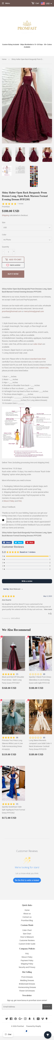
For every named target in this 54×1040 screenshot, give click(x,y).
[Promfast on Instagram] (25, 1019)
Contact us (27, 917)
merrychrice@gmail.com (34, 311)
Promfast (20, 1026)
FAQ (20, 501)
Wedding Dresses (27, 980)
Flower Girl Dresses (27, 991)
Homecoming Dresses (27, 987)
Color (4, 235)
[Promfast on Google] (20, 1019)
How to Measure (27, 937)
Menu (7, 3)
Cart (37, 3)
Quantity (5, 247)
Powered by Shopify (33, 1026)
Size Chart (27, 934)
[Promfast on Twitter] (6, 1019)
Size (3, 222)
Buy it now (13, 274)
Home (4, 59)
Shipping (5, 215)
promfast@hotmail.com (11, 311)
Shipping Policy (27, 964)
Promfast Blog (27, 920)
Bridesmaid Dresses (27, 984)
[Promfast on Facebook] (11, 1019)
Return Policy (9, 501)
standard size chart (38, 359)
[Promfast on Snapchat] (29, 1019)
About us (27, 914)
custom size (43, 368)
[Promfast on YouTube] (38, 1019)
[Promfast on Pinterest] (15, 1019)
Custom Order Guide (27, 944)
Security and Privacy (27, 967)
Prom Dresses (27, 977)
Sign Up (47, 1007)
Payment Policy (27, 960)
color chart (37, 344)
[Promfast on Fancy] (46, 1019)
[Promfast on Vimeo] (42, 1019)
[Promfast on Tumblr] (34, 1019)
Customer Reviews (27, 940)
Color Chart (27, 930)
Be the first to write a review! (27, 880)
